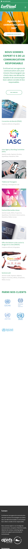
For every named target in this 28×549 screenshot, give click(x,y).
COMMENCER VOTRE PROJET (14, 34)
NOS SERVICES (14, 92)
